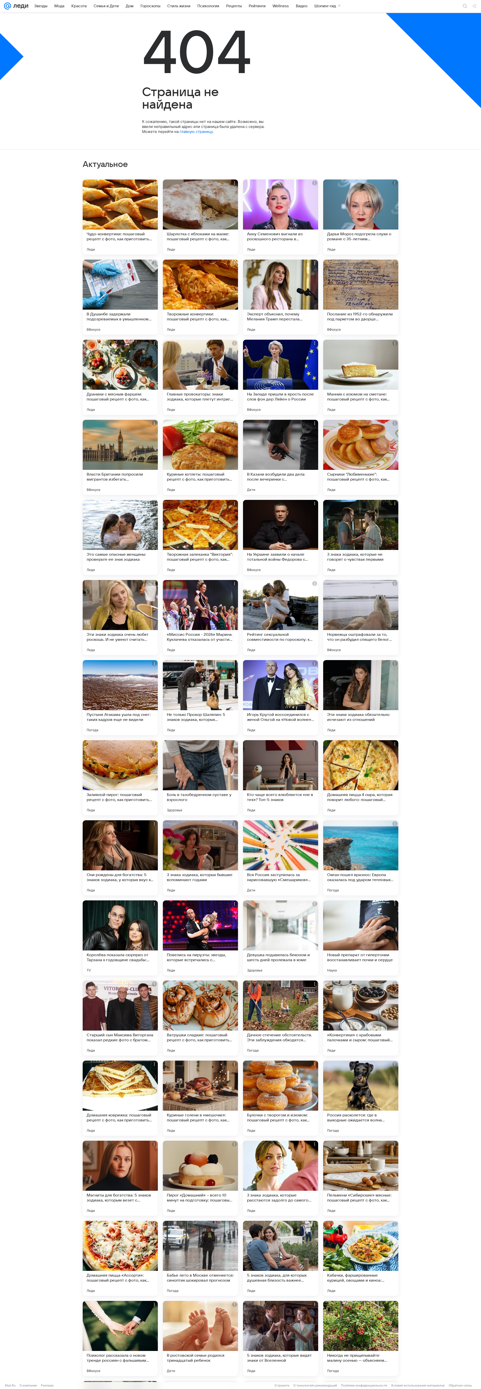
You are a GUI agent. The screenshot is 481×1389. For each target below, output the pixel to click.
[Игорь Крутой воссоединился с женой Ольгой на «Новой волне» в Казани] (280, 697)
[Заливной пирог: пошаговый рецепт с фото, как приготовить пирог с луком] (120, 777)
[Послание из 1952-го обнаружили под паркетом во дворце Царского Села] (360, 297)
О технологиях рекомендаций (315, 1385)
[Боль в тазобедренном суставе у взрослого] (200, 777)
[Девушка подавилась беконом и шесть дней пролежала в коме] (280, 937)
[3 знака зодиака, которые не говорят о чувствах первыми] (360, 537)
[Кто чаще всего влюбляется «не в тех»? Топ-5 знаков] (280, 777)
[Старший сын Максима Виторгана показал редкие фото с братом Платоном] (120, 1018)
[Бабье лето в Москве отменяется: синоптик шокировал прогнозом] (200, 1258)
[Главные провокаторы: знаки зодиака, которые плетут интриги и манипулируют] (200, 377)
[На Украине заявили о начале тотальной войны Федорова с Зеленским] (280, 537)
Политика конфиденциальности (364, 1385)
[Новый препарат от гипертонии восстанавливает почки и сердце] (360, 937)
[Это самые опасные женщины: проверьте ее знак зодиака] (120, 537)
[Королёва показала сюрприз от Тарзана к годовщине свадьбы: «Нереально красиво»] (120, 937)
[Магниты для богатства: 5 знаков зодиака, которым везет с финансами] (120, 1178)
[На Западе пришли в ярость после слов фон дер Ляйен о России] (280, 377)
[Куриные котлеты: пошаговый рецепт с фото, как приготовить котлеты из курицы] (200, 457)
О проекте (282, 1385)
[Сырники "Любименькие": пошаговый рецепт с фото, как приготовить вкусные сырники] (360, 457)
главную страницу (196, 131)
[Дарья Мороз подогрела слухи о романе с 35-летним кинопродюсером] (360, 217)
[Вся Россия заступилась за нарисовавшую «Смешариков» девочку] (280, 857)
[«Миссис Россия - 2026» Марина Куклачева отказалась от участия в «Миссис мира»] (200, 617)
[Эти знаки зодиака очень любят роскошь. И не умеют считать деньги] (120, 617)
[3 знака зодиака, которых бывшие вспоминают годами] (200, 857)
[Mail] (7, 6)
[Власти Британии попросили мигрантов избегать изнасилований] (120, 457)
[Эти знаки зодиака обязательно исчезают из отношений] (360, 697)
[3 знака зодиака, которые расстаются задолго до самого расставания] (280, 1178)
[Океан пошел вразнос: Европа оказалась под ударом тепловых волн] (360, 857)
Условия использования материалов (418, 1385)
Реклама (47, 1385)
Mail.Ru (10, 1385)
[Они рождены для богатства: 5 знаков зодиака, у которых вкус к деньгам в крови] (120, 857)
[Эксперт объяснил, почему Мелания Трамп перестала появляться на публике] (280, 297)
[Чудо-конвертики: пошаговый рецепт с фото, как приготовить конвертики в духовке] (120, 217)
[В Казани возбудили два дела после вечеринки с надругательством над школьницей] (280, 457)
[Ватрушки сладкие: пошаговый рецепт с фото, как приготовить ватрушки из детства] (200, 1018)
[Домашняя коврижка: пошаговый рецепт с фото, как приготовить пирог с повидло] (120, 1098)
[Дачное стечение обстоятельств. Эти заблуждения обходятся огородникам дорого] (280, 1018)
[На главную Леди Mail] (19, 6)
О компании (28, 1385)
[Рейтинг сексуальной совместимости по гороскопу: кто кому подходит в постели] (280, 617)
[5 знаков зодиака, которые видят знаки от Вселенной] (280, 1338)
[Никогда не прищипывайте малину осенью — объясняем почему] (360, 1338)
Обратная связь (460, 1385)
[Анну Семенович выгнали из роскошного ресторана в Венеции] (280, 217)
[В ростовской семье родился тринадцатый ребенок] (200, 1338)
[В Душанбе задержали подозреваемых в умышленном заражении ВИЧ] (120, 297)
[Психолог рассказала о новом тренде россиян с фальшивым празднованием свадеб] (120, 1338)
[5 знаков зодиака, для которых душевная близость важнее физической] (280, 1258)
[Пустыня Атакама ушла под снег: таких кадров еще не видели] (120, 697)
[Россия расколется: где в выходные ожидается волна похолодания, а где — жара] (360, 1098)
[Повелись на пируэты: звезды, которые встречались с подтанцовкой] (200, 937)
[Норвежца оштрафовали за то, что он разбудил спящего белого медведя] (360, 617)
